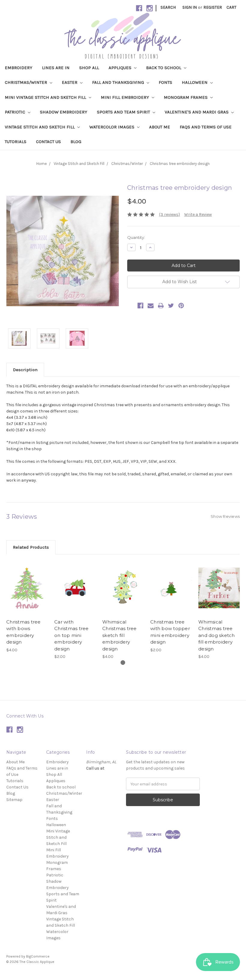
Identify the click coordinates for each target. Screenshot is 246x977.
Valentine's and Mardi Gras (197, 112)
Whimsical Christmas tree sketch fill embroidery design (119, 635)
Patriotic (15, 112)
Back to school (164, 67)
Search (168, 7)
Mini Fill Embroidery (125, 97)
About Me (159, 127)
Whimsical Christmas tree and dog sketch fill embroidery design (216, 635)
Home (41, 163)
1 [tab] (123, 662)
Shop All (89, 67)
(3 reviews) (169, 214)
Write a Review (198, 214)
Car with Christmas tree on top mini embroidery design (71, 635)
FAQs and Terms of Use (206, 127)
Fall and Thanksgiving (118, 82)
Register (212, 7)
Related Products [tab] (31, 547)
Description (25, 369)
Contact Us (48, 141)
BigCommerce (38, 956)
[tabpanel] (27, 607)
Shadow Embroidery (63, 112)
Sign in (189, 7)
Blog (75, 141)
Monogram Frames (186, 97)
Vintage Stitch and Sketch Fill (40, 127)
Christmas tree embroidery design (180, 163)
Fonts (165, 82)
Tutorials (15, 141)
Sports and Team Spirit (124, 112)
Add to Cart (27, 593)
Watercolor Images (112, 127)
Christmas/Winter (26, 82)
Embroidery (18, 67)
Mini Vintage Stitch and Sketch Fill (46, 97)
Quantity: (136, 237)
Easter (70, 82)
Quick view (27, 582)
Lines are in (56, 67)
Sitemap (14, 799)
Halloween (195, 82)
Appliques (121, 67)
